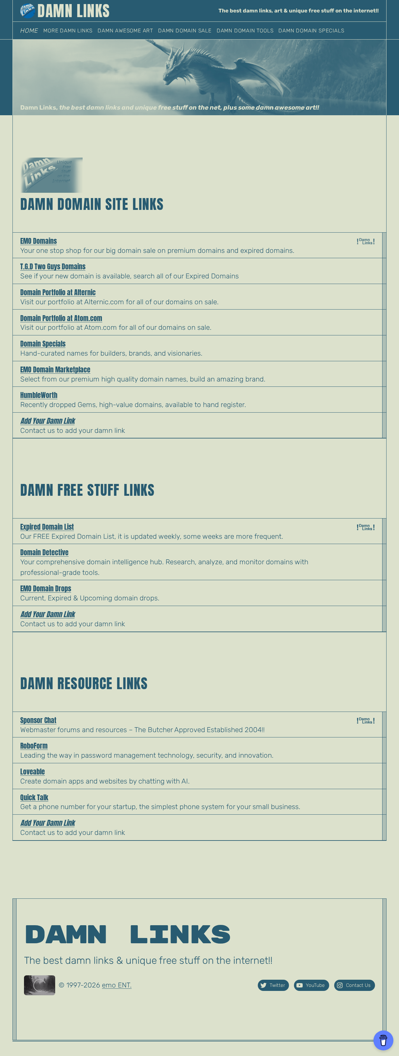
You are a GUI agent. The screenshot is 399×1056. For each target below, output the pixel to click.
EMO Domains (38, 241)
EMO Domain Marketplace (55, 369)
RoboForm (34, 746)
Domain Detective (44, 552)
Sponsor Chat (38, 720)
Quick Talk (34, 797)
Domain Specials (42, 344)
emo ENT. (117, 985)
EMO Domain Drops (45, 588)
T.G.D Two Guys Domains (52, 266)
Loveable (32, 771)
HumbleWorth (38, 395)
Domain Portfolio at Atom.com (61, 318)
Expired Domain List (47, 527)
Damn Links (127, 935)
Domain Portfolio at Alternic (58, 292)
